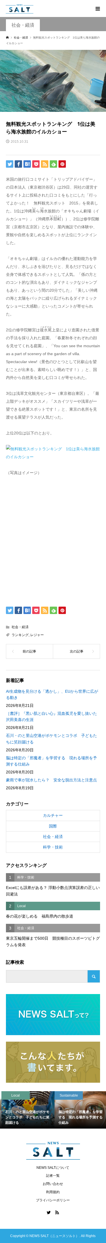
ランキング (20, 635)
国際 (53, 826)
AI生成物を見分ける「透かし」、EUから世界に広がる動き (52, 694)
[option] (26, 1110)
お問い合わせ (53, 1184)
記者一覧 (53, 1176)
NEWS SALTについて (52, 1168)
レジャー (37, 635)
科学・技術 (53, 847)
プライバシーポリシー (53, 1200)
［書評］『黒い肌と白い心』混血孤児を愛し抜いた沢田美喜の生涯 (51, 716)
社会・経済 (23, 25)
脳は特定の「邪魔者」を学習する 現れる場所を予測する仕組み (51, 761)
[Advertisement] (53, 540)
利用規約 (53, 1192)
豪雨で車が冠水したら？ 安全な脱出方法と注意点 (51, 780)
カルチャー (53, 815)
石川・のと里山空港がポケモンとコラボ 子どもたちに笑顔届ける (51, 738)
